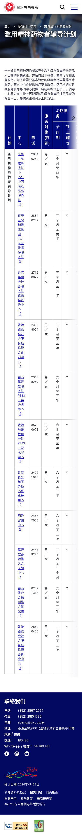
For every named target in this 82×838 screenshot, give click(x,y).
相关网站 (36, 792)
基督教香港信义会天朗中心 (21, 561)
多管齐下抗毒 (27, 26)
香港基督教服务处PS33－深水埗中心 (21, 441)
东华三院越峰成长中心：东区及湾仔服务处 (21, 236)
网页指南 (52, 792)
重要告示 (10, 798)
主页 (7, 26)
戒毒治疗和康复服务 (58, 26)
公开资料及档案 (15, 792)
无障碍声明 (44, 798)
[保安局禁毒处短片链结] (26, 753)
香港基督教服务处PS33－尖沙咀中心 (21, 393)
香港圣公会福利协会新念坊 (21, 599)
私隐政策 (27, 798)
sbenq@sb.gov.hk (31, 722)
